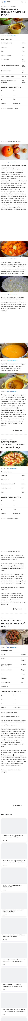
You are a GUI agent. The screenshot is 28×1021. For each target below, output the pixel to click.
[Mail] (5, 2)
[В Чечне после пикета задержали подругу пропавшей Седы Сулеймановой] (14, 830)
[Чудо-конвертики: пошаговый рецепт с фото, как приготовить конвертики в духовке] (14, 1004)
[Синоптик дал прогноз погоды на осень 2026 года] (14, 880)
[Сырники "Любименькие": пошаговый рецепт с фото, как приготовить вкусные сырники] (14, 954)
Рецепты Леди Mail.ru (12, 35)
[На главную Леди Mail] (8, 2)
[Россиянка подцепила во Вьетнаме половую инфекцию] (14, 904)
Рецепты (13, 6)
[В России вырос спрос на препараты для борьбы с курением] (14, 929)
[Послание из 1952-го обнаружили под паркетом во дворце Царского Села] (14, 855)
